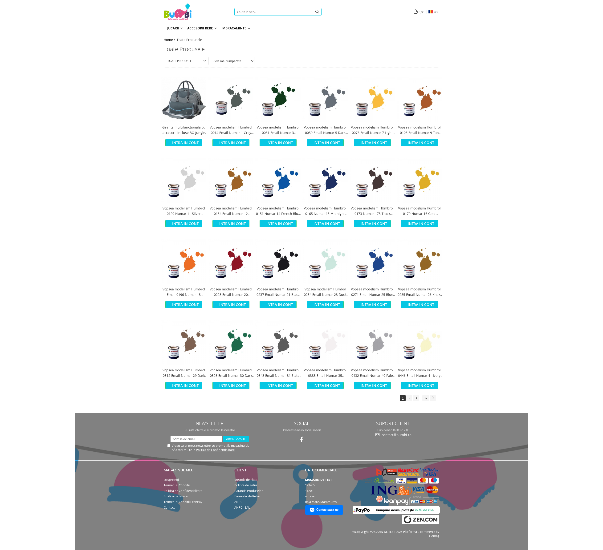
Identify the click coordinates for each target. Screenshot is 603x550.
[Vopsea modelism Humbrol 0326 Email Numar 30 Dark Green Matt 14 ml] (230, 342)
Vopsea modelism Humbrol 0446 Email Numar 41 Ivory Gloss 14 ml (419, 373)
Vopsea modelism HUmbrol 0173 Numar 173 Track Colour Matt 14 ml (372, 211)
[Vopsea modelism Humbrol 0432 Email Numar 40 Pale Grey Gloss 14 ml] (372, 342)
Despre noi (171, 480)
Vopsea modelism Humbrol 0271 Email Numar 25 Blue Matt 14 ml (372, 292)
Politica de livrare (175, 496)
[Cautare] (317, 12)
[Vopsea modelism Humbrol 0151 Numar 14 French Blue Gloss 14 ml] (278, 180)
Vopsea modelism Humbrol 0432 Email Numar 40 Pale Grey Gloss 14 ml (372, 373)
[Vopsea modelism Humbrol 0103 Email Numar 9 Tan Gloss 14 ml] (419, 99)
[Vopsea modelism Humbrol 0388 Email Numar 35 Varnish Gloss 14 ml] (325, 342)
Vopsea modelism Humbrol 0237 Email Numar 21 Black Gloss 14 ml (278, 292)
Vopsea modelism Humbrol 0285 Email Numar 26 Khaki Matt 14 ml (419, 292)
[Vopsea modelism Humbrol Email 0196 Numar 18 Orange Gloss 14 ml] (183, 261)
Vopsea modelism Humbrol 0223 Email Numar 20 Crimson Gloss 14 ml (231, 292)
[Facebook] (301, 439)
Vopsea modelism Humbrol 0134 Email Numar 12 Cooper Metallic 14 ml (231, 211)
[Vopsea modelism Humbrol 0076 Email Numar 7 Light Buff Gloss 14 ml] (372, 99)
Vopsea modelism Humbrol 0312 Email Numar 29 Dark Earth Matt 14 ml (184, 373)
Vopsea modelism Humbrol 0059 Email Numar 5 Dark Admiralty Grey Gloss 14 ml (325, 130)
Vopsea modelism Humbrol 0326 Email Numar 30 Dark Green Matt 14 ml (231, 373)
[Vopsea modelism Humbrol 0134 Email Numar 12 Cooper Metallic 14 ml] (230, 180)
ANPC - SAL (242, 507)
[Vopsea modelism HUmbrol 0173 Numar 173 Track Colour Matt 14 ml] (372, 180)
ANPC (238, 502)
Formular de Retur (247, 496)
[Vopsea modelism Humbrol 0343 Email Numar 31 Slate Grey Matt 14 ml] (278, 342)
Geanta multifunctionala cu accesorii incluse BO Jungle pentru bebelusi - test (183, 130)
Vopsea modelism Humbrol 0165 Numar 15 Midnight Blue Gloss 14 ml (325, 211)
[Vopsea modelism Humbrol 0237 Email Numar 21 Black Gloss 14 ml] (278, 261)
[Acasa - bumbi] (193, 12)
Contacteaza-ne (327, 509)
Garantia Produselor (248, 491)
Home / (170, 39)
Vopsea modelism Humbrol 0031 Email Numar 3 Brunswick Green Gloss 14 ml (278, 130)
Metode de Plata (245, 480)
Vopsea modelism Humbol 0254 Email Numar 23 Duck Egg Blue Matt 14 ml (325, 292)
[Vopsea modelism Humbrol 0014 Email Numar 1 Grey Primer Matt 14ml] (230, 99)
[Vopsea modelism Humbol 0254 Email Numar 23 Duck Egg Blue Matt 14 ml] (325, 261)
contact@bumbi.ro (396, 434)
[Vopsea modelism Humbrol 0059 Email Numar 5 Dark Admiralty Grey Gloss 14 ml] (325, 99)
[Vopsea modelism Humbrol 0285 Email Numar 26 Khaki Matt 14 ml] (419, 261)
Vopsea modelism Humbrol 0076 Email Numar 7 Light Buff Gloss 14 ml (372, 130)
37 (426, 398)
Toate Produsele (189, 39)
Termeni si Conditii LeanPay (183, 502)
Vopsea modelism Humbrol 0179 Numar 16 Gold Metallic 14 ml (419, 211)
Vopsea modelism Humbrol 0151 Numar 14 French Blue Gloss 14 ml (278, 211)
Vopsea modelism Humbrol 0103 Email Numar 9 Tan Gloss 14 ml (419, 130)
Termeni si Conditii (177, 485)
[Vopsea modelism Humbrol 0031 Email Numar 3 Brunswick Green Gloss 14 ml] (278, 99)
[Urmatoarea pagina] (433, 398)
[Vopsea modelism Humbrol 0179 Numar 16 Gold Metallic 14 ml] (419, 180)
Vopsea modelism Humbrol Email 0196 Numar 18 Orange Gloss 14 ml (184, 292)
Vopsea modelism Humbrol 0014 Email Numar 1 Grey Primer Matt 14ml (231, 130)
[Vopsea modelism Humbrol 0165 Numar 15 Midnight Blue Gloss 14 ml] (325, 180)
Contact (169, 507)
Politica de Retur (245, 485)
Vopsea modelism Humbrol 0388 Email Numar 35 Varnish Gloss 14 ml (325, 373)
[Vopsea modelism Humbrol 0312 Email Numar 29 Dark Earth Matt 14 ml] (183, 342)
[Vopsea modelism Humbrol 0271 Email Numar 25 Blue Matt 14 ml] (372, 261)
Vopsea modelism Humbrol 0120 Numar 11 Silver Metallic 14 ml (184, 211)
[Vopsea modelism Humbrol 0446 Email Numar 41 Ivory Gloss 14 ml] (419, 342)
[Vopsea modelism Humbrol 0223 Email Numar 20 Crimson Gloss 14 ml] (230, 261)
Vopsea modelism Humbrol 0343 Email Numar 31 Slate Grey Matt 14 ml (278, 373)
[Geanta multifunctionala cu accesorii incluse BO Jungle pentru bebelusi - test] (183, 99)
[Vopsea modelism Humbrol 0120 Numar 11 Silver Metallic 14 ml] (183, 180)
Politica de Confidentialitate (215, 450)
